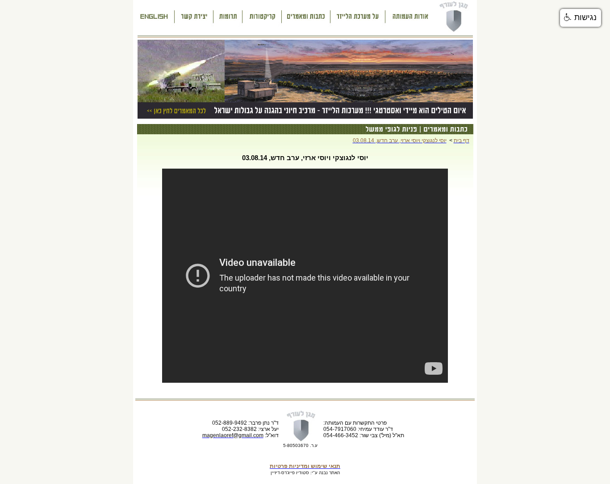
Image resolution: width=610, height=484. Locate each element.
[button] (580, 18)
